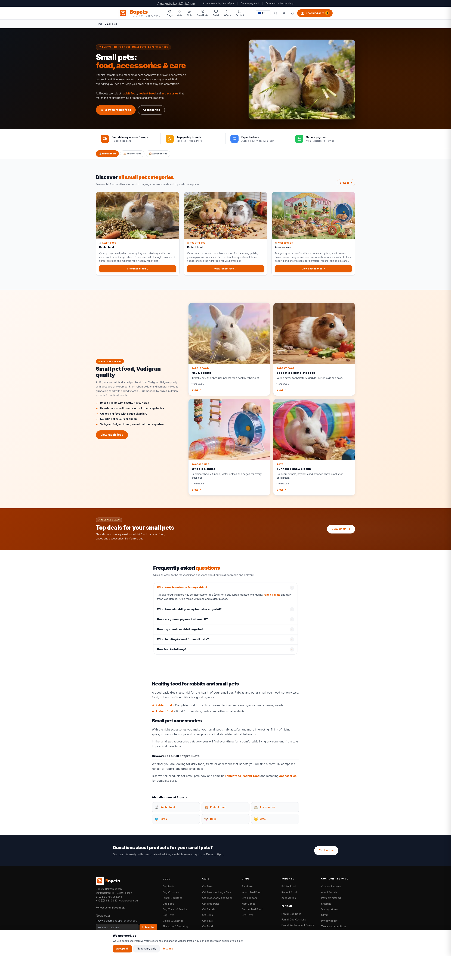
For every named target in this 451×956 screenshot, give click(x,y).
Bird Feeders (249, 897)
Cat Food (207, 926)
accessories (169, 93)
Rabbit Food (289, 886)
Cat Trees (208, 886)
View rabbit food (111, 434)
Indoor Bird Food (251, 892)
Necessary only (146, 948)
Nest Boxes (248, 903)
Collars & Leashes (173, 920)
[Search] (275, 13)
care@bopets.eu (128, 900)
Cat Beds (207, 914)
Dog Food (168, 903)
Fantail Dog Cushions (294, 919)
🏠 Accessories (158, 153)
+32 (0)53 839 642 (106, 900)
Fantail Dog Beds (172, 897)
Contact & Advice (331, 886)
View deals (339, 529)
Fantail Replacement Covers (298, 925)
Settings (167, 948)
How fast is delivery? (172, 649)
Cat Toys (207, 920)
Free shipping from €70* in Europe (176, 3)
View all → (346, 182)
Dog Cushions (171, 892)
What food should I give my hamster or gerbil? (189, 609)
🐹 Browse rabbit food (115, 110)
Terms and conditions (333, 926)
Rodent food (164, 711)
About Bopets (329, 892)
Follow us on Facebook (110, 907)
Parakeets (248, 886)
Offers (324, 914)
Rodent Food (289, 892)
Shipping (326, 903)
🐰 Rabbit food (107, 153)
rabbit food (129, 93)
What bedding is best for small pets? (183, 639)
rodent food (147, 93)
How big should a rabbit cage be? (180, 629)
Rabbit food (164, 705)
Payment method (331, 897)
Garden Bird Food (252, 909)
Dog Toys (168, 914)
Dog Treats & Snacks (175, 909)
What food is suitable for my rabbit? (182, 587)
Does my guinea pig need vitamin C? (182, 619)
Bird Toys (247, 914)
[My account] (283, 13)
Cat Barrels (208, 909)
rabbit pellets (272, 594)
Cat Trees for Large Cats (216, 892)
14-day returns (329, 909)
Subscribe (148, 927)
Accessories (151, 110)
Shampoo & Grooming (175, 926)
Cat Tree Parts (210, 903)
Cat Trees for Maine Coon (217, 897)
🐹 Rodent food (132, 153)
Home (99, 23)
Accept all (122, 948)
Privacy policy (329, 920)
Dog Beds (168, 886)
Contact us (326, 850)
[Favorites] (292, 13)
